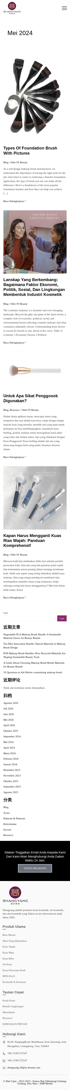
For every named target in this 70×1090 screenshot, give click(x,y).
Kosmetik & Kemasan (14, 982)
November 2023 (12, 775)
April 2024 (9, 747)
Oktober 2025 (10, 731)
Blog (5, 162)
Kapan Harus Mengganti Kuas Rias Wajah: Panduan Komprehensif (32, 540)
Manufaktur (9, 1012)
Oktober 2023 (10, 781)
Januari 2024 (10, 764)
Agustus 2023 (10, 792)
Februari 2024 (10, 758)
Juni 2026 (8, 714)
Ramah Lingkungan (13, 1006)
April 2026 (9, 725)
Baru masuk (9, 935)
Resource (15, 410)
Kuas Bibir (8, 958)
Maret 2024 (9, 753)
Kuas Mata (8, 952)
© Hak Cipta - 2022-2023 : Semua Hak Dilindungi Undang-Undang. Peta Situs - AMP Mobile (35, 1082)
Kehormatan (9, 824)
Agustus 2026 (10, 703)
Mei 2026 (8, 719)
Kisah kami (9, 1000)
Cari (5, 612)
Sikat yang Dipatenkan (15, 941)
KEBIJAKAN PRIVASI (15, 1024)
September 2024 (12, 736)
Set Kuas (7, 964)
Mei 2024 (8, 742)
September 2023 (12, 786)
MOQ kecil (9, 976)
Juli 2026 (8, 708)
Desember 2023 (11, 770)
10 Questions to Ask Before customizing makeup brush (32, 672)
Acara (6, 812)
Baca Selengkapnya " (14, 201)
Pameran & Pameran (14, 818)
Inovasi (7, 829)
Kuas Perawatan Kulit (14, 970)
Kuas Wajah (9, 946)
